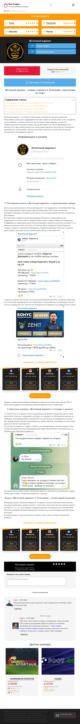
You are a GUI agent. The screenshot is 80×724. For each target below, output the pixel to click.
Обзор (11, 383)
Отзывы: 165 (49, 387)
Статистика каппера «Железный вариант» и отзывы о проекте (26, 109)
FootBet (58, 678)
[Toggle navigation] (73, 5)
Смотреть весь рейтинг (39, 396)
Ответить (18, 608)
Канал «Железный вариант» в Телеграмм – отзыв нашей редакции (27, 112)
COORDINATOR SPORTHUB (22, 678)
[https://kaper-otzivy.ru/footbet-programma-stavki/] (58, 661)
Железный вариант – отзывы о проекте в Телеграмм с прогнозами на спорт (30, 103)
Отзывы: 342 (11, 387)
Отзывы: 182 (30, 387)
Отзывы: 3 (68, 387)
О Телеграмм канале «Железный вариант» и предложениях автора (27, 106)
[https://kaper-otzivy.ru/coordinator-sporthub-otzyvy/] (22, 661)
